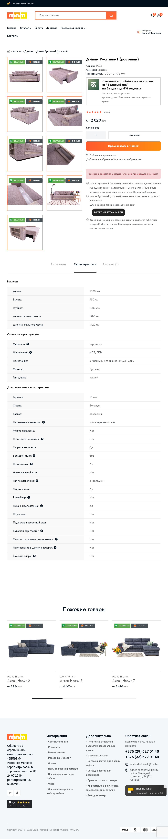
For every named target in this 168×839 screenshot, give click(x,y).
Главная (11, 28)
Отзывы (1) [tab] (111, 264)
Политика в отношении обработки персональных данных (100, 746)
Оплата (39, 28)
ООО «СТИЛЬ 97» (115, 74)
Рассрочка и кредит (72, 28)
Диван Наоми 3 (71, 680)
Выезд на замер (96, 795)
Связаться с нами (58, 741)
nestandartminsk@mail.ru (144, 764)
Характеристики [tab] (85, 264)
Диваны (28, 51)
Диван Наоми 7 (123, 680)
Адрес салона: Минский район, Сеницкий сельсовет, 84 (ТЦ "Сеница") (144, 774)
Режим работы (56, 752)
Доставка (51, 28)
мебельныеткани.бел (108, 212)
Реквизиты (54, 747)
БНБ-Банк (36, 62)
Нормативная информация (63, 768)
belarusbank (19, 62)
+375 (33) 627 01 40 (142, 757)
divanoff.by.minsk (151, 33)
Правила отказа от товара (102, 780)
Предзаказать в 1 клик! (123, 146)
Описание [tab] (58, 264)
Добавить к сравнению (102, 155)
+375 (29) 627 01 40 (142, 751)
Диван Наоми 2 (18, 680)
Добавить (134, 135)
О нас (51, 783)
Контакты (12, 36)
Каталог (24, 28)
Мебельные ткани (98, 755)
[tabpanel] (84, 416)
